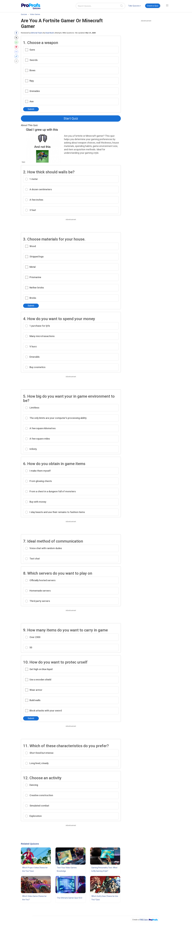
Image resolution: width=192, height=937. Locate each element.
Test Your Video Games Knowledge (67, 869)
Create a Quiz (152, 6)
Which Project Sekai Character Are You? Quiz (35, 869)
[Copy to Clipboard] (17, 56)
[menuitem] (134, 6)
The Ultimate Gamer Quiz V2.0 (69, 898)
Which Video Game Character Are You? (34, 898)
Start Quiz (71, 118)
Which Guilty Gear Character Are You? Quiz (104, 898)
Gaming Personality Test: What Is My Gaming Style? (104, 869)
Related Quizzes (30, 843)
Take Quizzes (134, 6)
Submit (31, 109)
